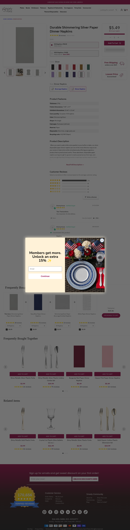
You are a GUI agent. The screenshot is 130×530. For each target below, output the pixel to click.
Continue (45, 276)
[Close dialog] (102, 240)
